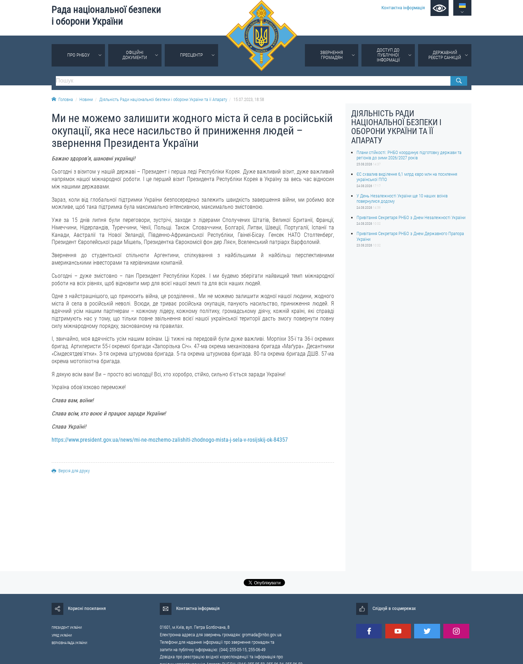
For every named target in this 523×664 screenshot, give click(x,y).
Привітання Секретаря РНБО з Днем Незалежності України (410, 217)
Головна (65, 99)
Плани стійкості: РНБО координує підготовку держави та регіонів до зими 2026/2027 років (408, 155)
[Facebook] (369, 631)
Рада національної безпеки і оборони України (106, 15)
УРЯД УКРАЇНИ (62, 635)
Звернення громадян (331, 55)
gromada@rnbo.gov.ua (261, 634)
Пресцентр (191, 55)
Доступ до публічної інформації (388, 55)
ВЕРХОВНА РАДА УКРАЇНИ (69, 643)
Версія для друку (74, 470)
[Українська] (462, 5)
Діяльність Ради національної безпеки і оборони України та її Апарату (163, 99)
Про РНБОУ (78, 55)
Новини (86, 99)
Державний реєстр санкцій (444, 55)
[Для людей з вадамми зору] (439, 8)
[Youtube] (398, 631)
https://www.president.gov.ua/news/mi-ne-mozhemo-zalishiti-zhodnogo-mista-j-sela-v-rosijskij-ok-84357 (170, 439)
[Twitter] (427, 631)
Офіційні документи (134, 55)
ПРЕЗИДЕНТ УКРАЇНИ (67, 627)
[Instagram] (456, 631)
